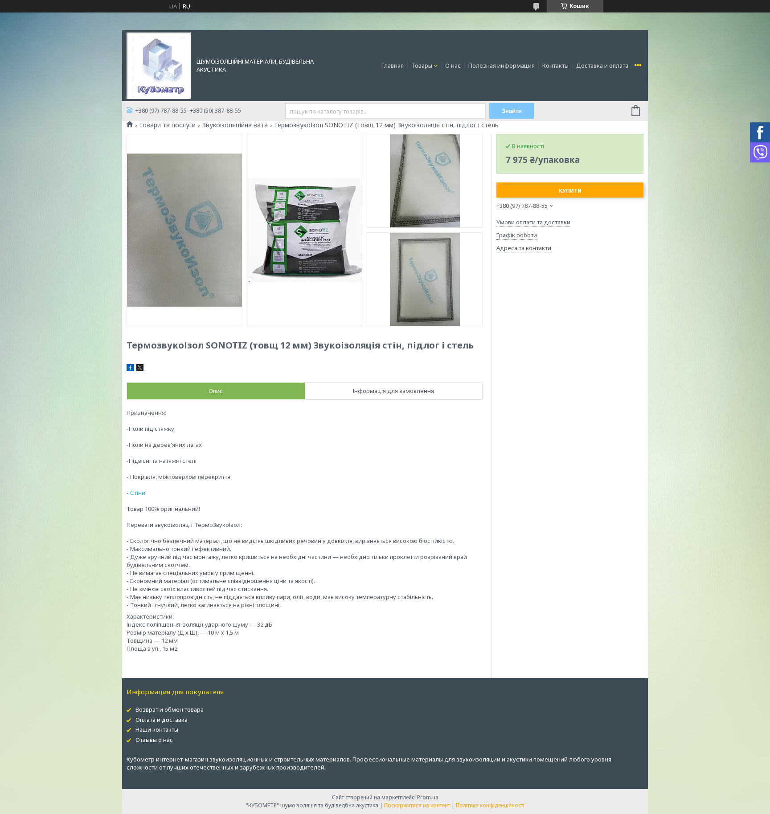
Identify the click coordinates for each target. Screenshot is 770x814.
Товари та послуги (167, 125)
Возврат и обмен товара (169, 709)
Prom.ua (427, 797)
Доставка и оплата (602, 65)
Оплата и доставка (161, 720)
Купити (570, 190)
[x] (139, 369)
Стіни (137, 493)
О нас (453, 65)
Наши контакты (156, 729)
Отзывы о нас (154, 740)
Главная (392, 65)
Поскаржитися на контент (417, 805)
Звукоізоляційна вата (235, 125)
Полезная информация (501, 65)
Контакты (555, 65)
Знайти (512, 111)
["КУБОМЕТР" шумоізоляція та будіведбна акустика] (159, 65)
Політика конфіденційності (490, 805)
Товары (421, 65)
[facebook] (130, 369)
